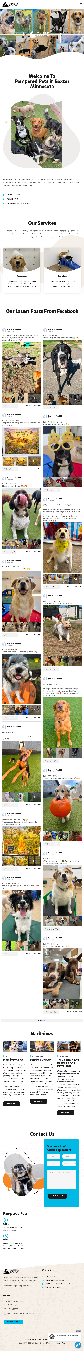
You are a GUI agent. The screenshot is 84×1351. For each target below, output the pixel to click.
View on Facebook (31, 405)
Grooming (21, 276)
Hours (5, 1239)
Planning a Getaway (40, 1059)
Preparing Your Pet (13, 1059)
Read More (11, 1104)
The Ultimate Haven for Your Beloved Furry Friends (68, 1063)
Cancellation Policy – (32, 1339)
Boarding (62, 276)
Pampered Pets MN (14, 329)
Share (39, 405)
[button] (81, 4)
